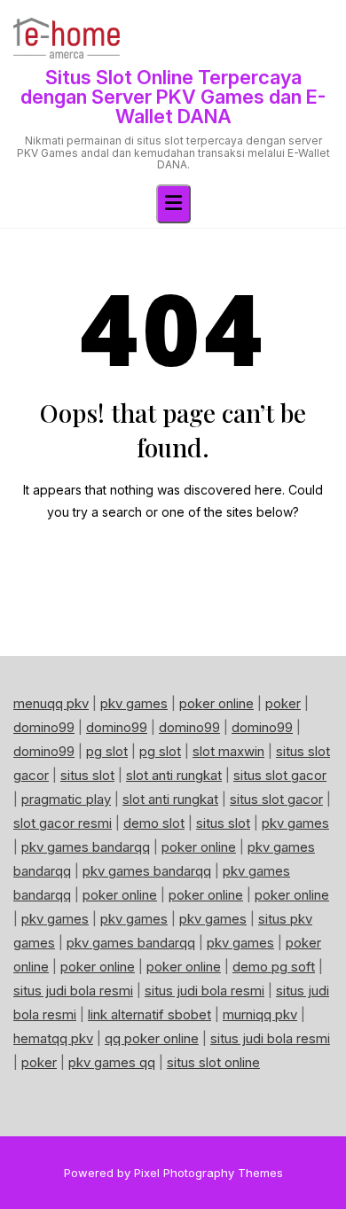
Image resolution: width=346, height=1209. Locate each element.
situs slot (87, 775)
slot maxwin (228, 751)
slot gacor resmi (62, 823)
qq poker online (152, 1038)
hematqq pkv (53, 1038)
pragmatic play (66, 799)
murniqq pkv (260, 1014)
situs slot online (213, 1062)
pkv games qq (111, 1062)
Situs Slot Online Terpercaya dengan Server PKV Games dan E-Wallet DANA (173, 97)
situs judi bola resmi (73, 990)
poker (283, 703)
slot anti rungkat (174, 775)
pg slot (107, 751)
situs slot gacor (279, 775)
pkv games (134, 703)
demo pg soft (273, 966)
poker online (216, 703)
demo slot (154, 823)
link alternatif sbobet (149, 1014)
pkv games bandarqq (85, 846)
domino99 (44, 727)
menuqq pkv (51, 703)
